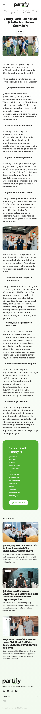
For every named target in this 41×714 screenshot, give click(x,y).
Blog (18, 11)
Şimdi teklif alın (19, 502)
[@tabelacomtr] (4, 691)
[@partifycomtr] (8, 691)
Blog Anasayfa (9, 11)
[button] (4, 4)
